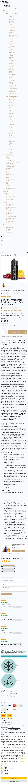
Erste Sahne (12, 46)
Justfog (10, 122)
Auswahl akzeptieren (14, 781)
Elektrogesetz (4, 727)
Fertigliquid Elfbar (10, 163)
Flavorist (11, 47)
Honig (7, 177)
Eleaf (10, 107)
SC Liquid (11, 76)
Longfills (8, 158)
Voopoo (11, 147)
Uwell (10, 140)
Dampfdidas (12, 30)
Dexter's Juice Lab (13, 35)
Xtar (10, 151)
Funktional (6, 773)
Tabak (7, 185)
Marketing (6, 770)
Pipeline (11, 132)
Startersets (5, 190)
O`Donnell (11, 129)
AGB (8, 724)
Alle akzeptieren (14, 778)
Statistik (5, 767)
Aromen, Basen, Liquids (8, 154)
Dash (10, 33)
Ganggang (11, 52)
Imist (10, 118)
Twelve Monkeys (13, 88)
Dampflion (11, 32)
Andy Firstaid (12, 99)
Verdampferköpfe (10, 221)
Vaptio (10, 146)
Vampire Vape (12, 91)
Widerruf (17, 724)
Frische (7, 171)
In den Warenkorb (17, 332)
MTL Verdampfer (10, 199)
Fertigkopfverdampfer (11, 196)
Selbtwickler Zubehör (11, 218)
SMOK (10, 135)
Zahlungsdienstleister (9, 768)
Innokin (10, 119)
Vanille (7, 187)
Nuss (7, 182)
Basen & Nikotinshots (11, 188)
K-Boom (11, 55)
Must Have (11, 65)
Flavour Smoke (12, 51)
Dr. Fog (10, 38)
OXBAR (11, 130)
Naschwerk (8, 180)
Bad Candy (11, 19)
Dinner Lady (12, 36)
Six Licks (11, 79)
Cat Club (11, 24)
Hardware (8, 229)
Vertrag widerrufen (14, 727)
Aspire (10, 102)
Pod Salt (11, 69)
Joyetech (11, 121)
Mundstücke (9, 213)
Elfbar (10, 44)
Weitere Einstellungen (6, 775)
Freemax (11, 111)
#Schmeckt (11, 15)
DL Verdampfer (9, 201)
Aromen (8, 157)
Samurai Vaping (12, 74)
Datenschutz (12, 724)
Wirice (10, 149)
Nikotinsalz (8, 168)
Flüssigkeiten (9, 232)
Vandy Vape (12, 141)
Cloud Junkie (12, 27)
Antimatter (11, 18)
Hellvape (11, 116)
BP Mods (11, 105)
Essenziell (6, 765)
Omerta (11, 68)
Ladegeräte (8, 212)
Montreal (11, 63)
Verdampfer (6, 193)
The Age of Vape (13, 85)
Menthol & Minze (10, 179)
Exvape (10, 110)
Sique (10, 77)
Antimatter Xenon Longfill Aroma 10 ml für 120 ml (18, 545)
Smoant (11, 133)
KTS (10, 58)
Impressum (3, 724)
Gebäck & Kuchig (10, 174)
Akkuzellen (8, 205)
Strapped (11, 82)
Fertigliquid (8, 160)
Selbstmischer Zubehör (11, 216)
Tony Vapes (11, 86)
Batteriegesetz (23, 724)
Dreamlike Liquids (13, 43)
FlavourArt (11, 49)
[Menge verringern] (6, 333)
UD (9, 138)
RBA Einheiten (9, 215)
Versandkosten (4, 337)
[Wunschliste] (14, 245)
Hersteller (5, 11)
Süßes (7, 183)
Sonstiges (8, 222)
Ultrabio (11, 90)
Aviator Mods (12, 104)
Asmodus (11, 101)
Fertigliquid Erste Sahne (11, 165)
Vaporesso (11, 144)
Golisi (10, 115)
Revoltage (11, 71)
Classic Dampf (12, 26)
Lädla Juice (11, 60)
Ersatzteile (8, 208)
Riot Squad (11, 72)
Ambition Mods (12, 97)
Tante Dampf (12, 83)
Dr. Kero (11, 41)
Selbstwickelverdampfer (11, 197)
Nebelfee (11, 66)
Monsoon (11, 61)
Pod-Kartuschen (10, 219)
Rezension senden (6, 593)
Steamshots (12, 80)
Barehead (11, 22)
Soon (4, 224)
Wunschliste (5, 328)
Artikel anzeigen (18, 551)
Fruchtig (8, 172)
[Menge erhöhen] (6, 331)
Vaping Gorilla (12, 93)
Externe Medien (7, 772)
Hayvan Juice (12, 54)
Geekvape (11, 113)
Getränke (8, 176)
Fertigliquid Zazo (10, 166)
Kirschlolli (11, 57)
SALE (4, 226)
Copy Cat (11, 29)
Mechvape (11, 126)
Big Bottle (11, 21)
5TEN (10, 16)
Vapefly (10, 143)
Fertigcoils (8, 210)
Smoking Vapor (12, 137)
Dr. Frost (11, 40)
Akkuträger (5, 191)
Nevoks (10, 127)
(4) (11, 296)
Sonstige (11, 152)
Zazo (10, 94)
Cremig (7, 169)
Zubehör (5, 202)
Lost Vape (11, 124)
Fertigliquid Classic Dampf (12, 162)
